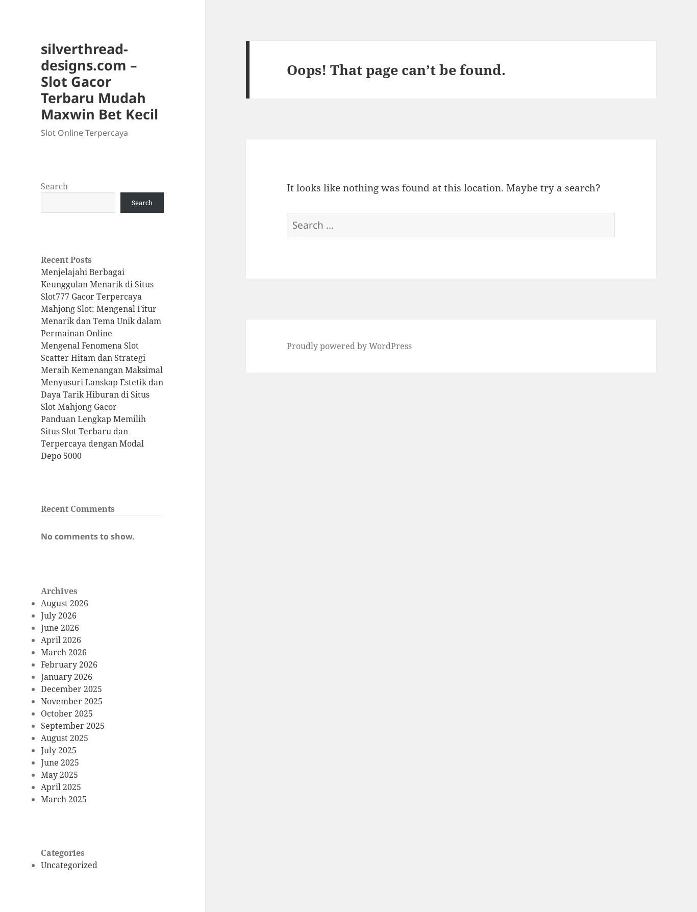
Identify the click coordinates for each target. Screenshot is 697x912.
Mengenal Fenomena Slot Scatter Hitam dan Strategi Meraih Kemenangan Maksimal (102, 358)
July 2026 (59, 615)
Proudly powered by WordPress (349, 346)
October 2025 (67, 713)
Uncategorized (69, 865)
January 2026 (66, 676)
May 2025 (59, 774)
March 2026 (64, 652)
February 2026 (69, 664)
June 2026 (60, 627)
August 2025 (64, 738)
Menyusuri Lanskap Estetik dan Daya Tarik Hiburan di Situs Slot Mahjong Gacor (102, 394)
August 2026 (64, 603)
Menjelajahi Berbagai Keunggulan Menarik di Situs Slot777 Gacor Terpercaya (97, 284)
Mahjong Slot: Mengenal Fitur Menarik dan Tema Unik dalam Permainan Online (101, 321)
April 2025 (61, 787)
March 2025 (64, 799)
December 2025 (71, 689)
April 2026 (61, 640)
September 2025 (73, 725)
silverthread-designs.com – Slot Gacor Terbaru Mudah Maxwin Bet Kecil (99, 81)
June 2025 (60, 762)
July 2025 (59, 750)
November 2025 (72, 701)
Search (54, 186)
